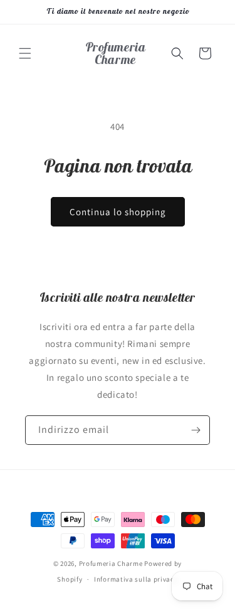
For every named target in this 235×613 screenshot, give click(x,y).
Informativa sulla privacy (136, 579)
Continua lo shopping (118, 212)
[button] (25, 53)
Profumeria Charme (111, 563)
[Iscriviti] (195, 430)
